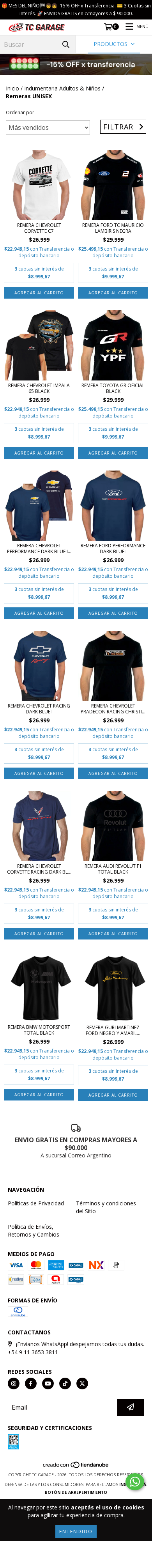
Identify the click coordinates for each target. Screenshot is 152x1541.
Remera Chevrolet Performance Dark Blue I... (39, 548)
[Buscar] (66, 44)
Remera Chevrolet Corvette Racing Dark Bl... (39, 869)
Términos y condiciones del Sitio (106, 1207)
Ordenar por (20, 112)
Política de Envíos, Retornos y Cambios (33, 1230)
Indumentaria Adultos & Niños (62, 88)
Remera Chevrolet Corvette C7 (39, 228)
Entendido (76, 1531)
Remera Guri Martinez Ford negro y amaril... (113, 1030)
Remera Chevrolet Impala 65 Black (39, 388)
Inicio (12, 88)
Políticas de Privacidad (36, 1203)
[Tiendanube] (76, 1467)
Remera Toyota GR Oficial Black (113, 388)
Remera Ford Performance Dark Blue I (113, 548)
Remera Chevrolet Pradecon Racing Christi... (113, 709)
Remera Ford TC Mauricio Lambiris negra (113, 228)
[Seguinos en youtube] (48, 1383)
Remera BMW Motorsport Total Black (39, 1030)
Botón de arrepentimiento (76, 1492)
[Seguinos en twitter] (82, 1383)
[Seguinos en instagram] (13, 1383)
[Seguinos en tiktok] (65, 1383)
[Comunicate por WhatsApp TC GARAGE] (134, 1481)
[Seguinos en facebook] (31, 1383)
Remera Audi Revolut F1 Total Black (113, 869)
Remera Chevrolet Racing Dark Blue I (39, 709)
